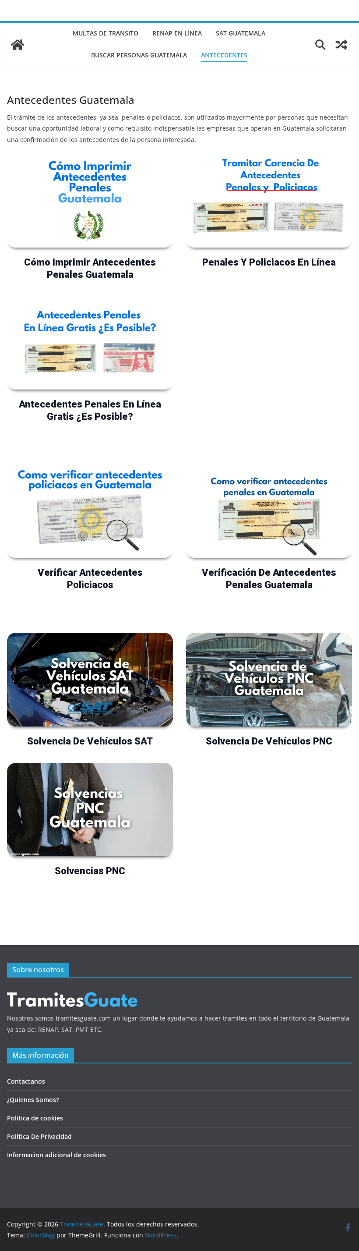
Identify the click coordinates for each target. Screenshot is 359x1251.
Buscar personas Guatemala (139, 55)
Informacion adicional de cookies (56, 1155)
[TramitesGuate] (17, 44)
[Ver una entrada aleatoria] (341, 44)
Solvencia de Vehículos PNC (269, 741)
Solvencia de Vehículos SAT (90, 741)
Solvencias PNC (90, 870)
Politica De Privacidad (39, 1136)
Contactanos (26, 1081)
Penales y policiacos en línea (269, 262)
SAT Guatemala (240, 33)
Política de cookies (35, 1118)
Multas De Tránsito (105, 33)
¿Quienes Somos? (33, 1099)
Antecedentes (224, 55)
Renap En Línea (177, 33)
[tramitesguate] (72, 992)
